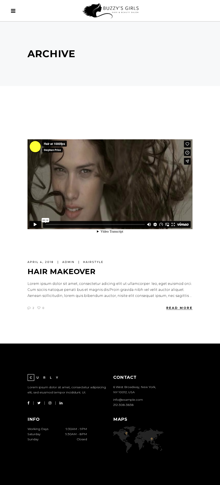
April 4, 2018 (41, 262)
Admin (69, 262)
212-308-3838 (123, 405)
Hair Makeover (62, 271)
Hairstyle (93, 262)
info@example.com (128, 400)
